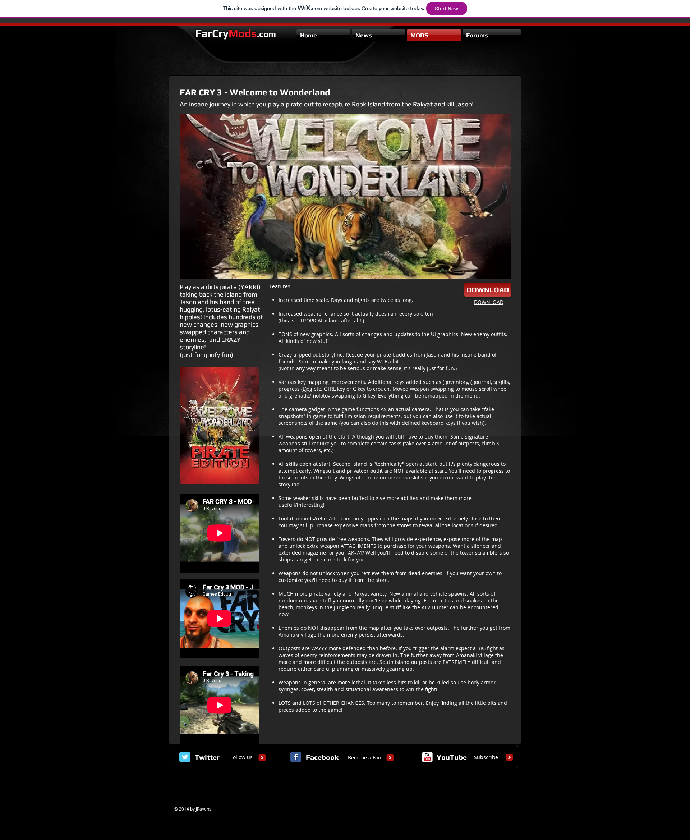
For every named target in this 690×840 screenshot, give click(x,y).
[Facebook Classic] (295, 757)
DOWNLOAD (488, 302)
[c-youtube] (427, 757)
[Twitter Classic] (184, 757)
